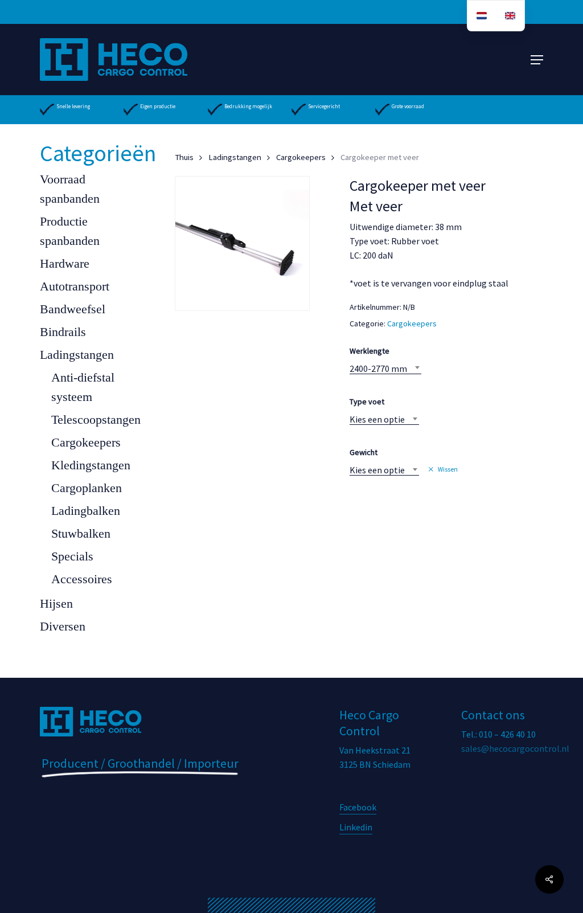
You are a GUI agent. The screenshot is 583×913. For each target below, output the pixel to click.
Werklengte (369, 351)
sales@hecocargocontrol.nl (515, 748)
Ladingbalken (85, 510)
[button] (537, 59)
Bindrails (63, 332)
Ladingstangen (77, 354)
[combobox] (385, 369)
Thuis (184, 157)
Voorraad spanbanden (70, 189)
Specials (72, 556)
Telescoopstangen (96, 419)
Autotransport (74, 286)
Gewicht (363, 452)
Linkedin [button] (355, 827)
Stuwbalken (80, 533)
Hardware (64, 263)
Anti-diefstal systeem (82, 387)
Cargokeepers (86, 442)
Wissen (448, 469)
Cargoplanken (86, 488)
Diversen (62, 626)
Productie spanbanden (70, 231)
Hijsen (56, 603)
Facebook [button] (357, 807)
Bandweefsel (72, 309)
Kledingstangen (90, 465)
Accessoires (81, 579)
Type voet (367, 401)
